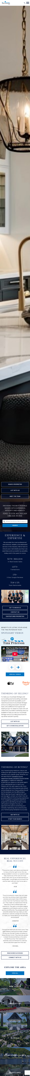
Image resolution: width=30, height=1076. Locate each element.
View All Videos (15, 674)
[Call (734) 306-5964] (24, 3)
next (18, 667)
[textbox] (16, 521)
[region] (15, 657)
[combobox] (15, 521)
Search (15, 525)
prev (12, 667)
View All (15, 973)
